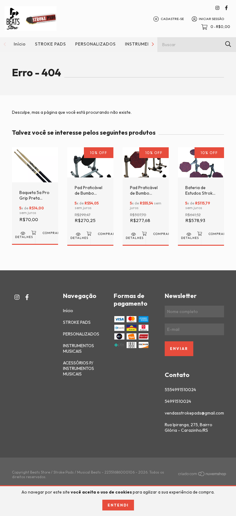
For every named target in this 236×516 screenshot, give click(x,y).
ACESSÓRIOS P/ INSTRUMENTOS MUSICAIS (78, 368)
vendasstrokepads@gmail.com (194, 413)
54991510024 (178, 401)
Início (20, 44)
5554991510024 (180, 389)
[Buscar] (228, 44)
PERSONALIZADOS (95, 44)
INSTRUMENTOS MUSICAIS (78, 348)
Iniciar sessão (211, 19)
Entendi (118, 505)
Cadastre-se (172, 19)
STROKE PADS (50, 44)
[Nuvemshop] (202, 475)
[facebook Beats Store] (226, 8)
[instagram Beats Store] (217, 8)
